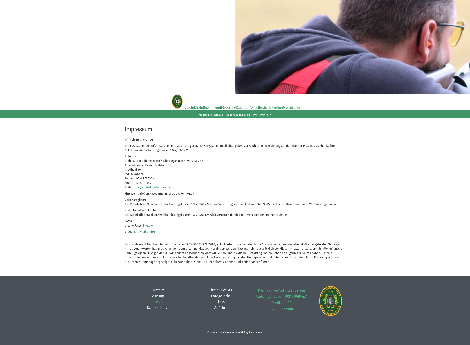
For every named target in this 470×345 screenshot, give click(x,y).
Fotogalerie (220, 296)
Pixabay (148, 225)
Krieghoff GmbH (144, 231)
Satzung (157, 296)
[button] (455, 330)
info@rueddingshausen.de (152, 187)
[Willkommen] (177, 102)
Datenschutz (157, 308)
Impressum (157, 302)
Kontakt (157, 290)
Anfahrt (220, 308)
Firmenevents (220, 290)
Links (220, 302)
